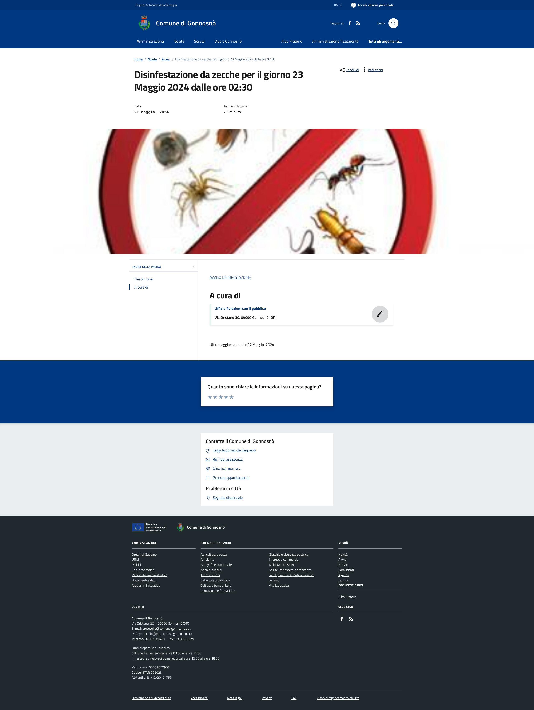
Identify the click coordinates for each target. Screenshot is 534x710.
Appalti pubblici (211, 569)
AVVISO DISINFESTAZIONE (230, 277)
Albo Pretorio (291, 41)
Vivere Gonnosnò (228, 41)
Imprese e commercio (283, 559)
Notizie (343, 564)
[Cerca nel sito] (393, 23)
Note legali (234, 697)
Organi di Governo (144, 554)
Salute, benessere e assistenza (290, 569)
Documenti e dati (143, 580)
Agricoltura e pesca (214, 554)
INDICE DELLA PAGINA (147, 267)
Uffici (135, 559)
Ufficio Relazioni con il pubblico (240, 308)
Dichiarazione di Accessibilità (151, 697)
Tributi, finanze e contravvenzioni (291, 575)
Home (138, 59)
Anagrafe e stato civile (216, 564)
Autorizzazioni (210, 575)
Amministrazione (150, 41)
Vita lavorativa (279, 585)
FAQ (294, 697)
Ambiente (207, 559)
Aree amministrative (146, 585)
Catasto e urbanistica (215, 580)
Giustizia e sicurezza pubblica (288, 554)
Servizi (199, 41)
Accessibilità (199, 697)
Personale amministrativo (149, 575)
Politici (136, 564)
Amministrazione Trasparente (335, 41)
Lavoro (343, 580)
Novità (179, 41)
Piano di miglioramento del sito (338, 697)
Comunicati (346, 569)
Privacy (267, 697)
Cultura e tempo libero (216, 585)
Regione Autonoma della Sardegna (156, 5)
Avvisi (166, 59)
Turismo (274, 580)
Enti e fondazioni (143, 569)
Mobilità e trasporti (282, 564)
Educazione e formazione (218, 590)
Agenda (343, 575)
